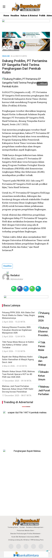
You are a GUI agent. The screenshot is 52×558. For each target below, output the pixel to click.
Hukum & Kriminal (29, 15)
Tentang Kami (13, 527)
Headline (15, 15)
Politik (42, 15)
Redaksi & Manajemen (34, 527)
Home (6, 15)
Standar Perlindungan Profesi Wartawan (25, 534)
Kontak (22, 527)
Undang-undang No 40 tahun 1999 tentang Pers (25, 540)
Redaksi (15, 275)
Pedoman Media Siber (25, 531)
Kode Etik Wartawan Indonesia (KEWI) (25, 537)
